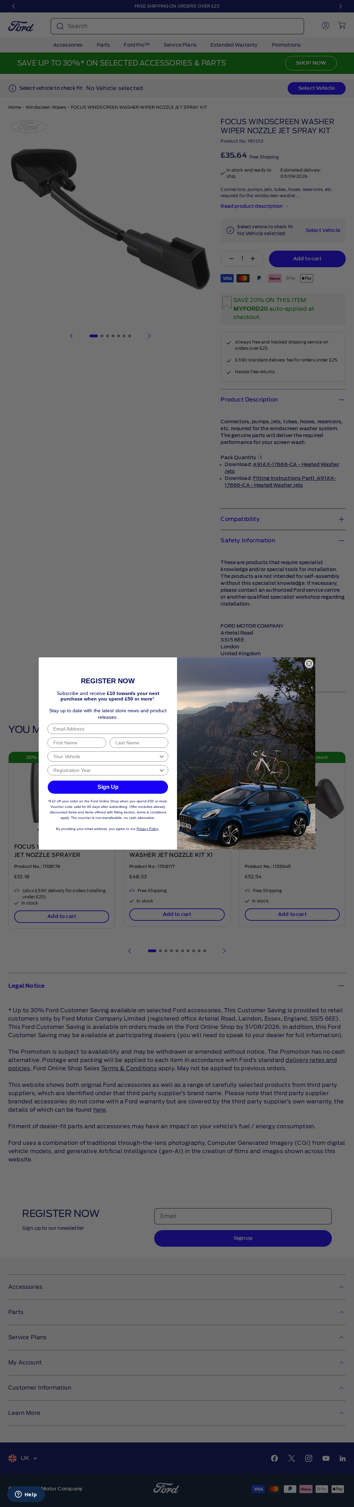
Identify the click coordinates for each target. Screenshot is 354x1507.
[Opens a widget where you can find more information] (26, 1495)
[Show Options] (161, 756)
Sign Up (108, 787)
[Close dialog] (309, 663)
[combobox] (105, 756)
